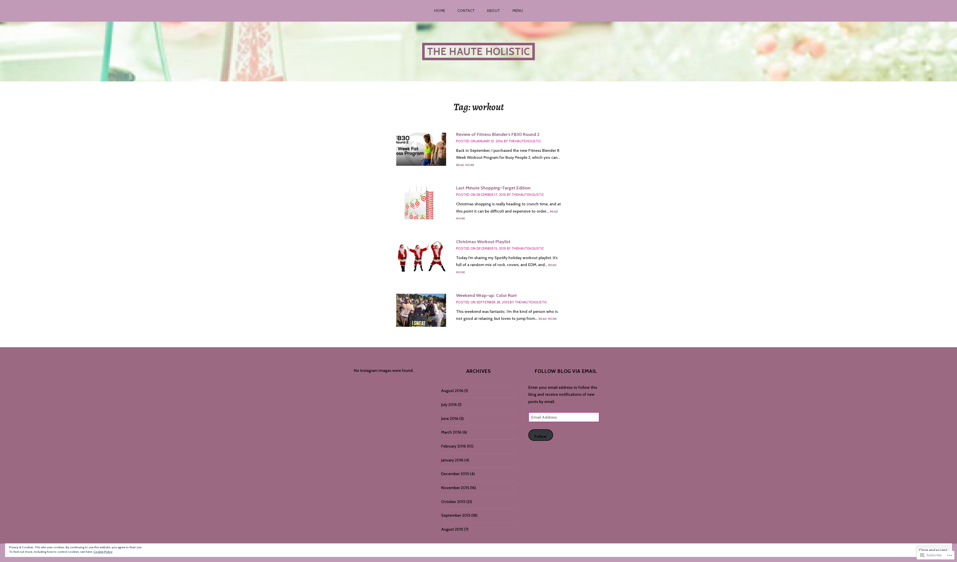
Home (439, 10)
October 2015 (453, 501)
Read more (465, 165)
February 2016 (453, 446)
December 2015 (455, 473)
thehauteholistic (525, 141)
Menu (517, 10)
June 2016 (449, 418)
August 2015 (452, 529)
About (493, 10)
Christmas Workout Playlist (483, 241)
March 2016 (451, 432)
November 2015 (455, 487)
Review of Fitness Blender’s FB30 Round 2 (497, 134)
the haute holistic (478, 51)
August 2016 (452, 390)
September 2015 (455, 515)
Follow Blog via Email (566, 371)
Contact (466, 10)
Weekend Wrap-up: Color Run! (486, 295)
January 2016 (452, 460)
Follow (541, 436)
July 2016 (449, 404)
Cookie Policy (102, 552)
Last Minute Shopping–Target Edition (493, 188)
